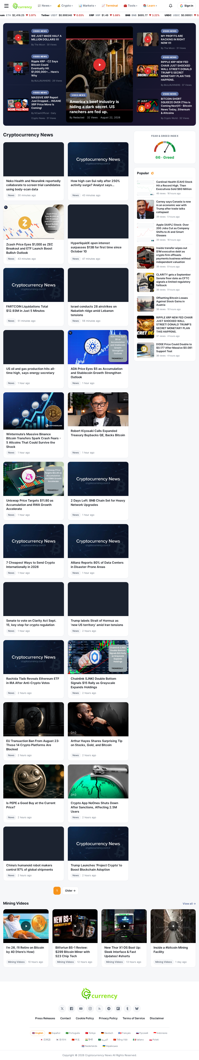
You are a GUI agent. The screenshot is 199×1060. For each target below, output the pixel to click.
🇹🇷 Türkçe (90, 1033)
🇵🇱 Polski (154, 1039)
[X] (62, 1008)
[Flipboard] (118, 1008)
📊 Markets (87, 5)
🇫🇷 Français (125, 1033)
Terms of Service (134, 1018)
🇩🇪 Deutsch (107, 1033)
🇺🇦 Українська (110, 1046)
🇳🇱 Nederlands (89, 1046)
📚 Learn (150, 5)
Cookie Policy (85, 1018)
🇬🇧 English (37, 1033)
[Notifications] (171, 6)
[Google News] (81, 1008)
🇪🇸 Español (54, 1033)
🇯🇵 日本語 (45, 1039)
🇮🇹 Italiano (138, 1039)
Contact (65, 1018)
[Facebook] (71, 1008)
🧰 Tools (130, 5)
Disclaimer (157, 1018)
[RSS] (99, 1008)
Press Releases (45, 1018)
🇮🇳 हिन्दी (89, 1039)
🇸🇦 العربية (103, 1039)
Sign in (188, 5)
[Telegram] (109, 1008)
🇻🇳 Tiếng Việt (120, 1039)
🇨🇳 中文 (76, 1039)
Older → (70, 890)
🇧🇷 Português (73, 1033)
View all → (189, 903)
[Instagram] (90, 1008)
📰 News (44, 5)
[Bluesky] (137, 1008)
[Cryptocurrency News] (22, 6)
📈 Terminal (110, 5)
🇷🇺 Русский (142, 1033)
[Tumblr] (127, 1008)
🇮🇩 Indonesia (160, 1033)
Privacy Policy (108, 1018)
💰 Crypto (65, 5)
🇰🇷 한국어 (61, 1039)
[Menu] (6, 6)
